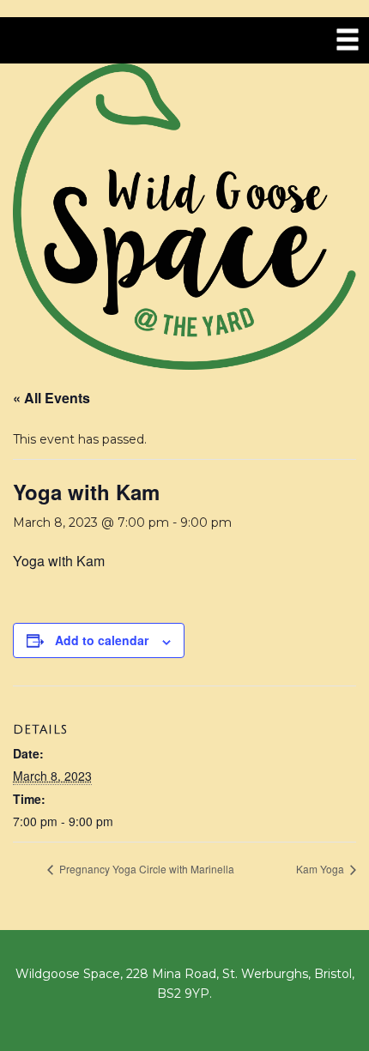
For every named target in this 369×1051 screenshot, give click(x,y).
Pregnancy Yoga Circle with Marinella (145, 868)
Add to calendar (101, 640)
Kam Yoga (321, 868)
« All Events (51, 398)
